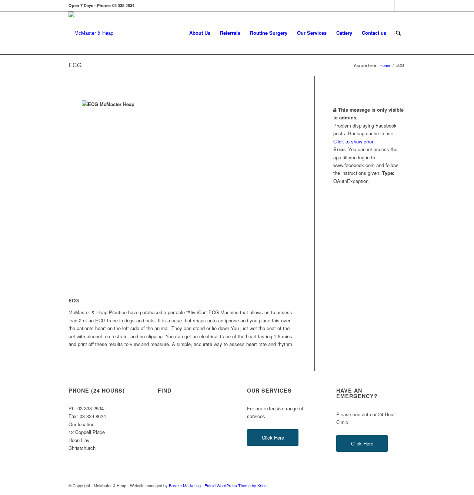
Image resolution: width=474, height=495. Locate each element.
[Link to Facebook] (377, 5)
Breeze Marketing (185, 485)
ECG (75, 65)
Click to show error (353, 141)
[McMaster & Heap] (91, 32)
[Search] (398, 32)
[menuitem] (199, 32)
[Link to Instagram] (388, 5)
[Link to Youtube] (399, 5)
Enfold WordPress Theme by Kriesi (235, 485)
